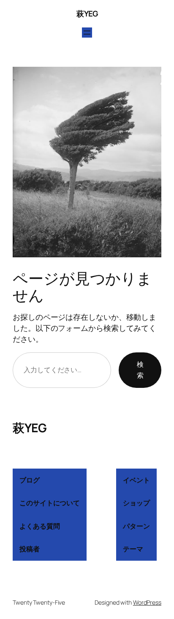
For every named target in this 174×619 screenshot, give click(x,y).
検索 (140, 370)
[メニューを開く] (87, 32)
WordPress (147, 602)
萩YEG (87, 13)
